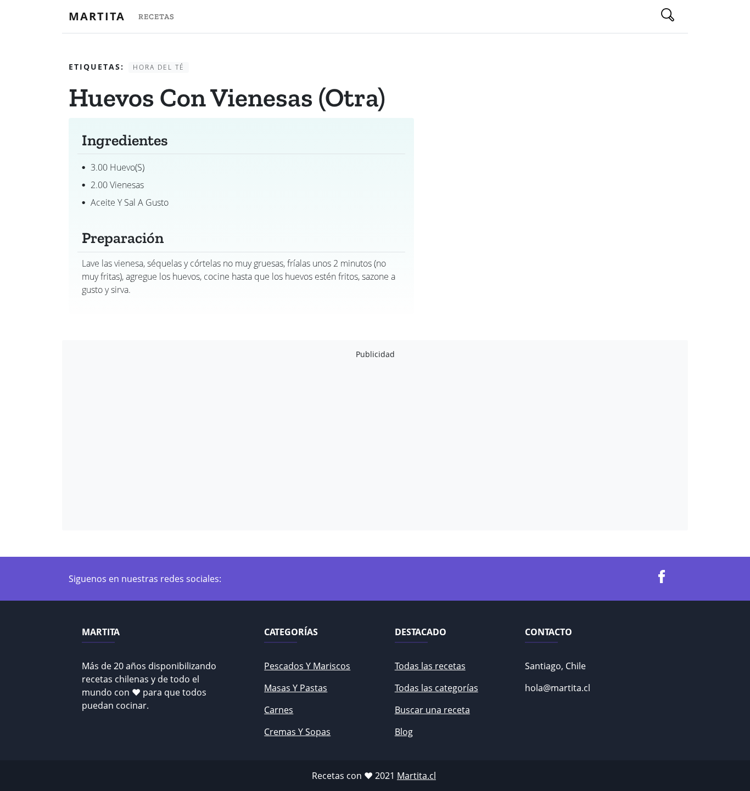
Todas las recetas (430, 666)
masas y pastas (295, 688)
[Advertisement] (375, 445)
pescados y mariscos (307, 666)
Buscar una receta (432, 710)
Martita (97, 16)
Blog (404, 732)
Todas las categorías (436, 688)
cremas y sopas (297, 732)
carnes (278, 710)
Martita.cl (416, 776)
